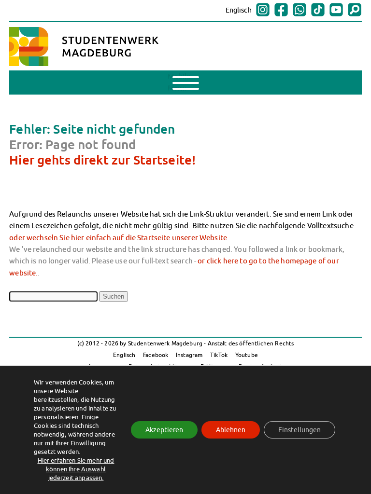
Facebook (155, 354)
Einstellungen (299, 430)
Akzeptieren (164, 430)
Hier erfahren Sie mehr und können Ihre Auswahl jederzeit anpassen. (76, 468)
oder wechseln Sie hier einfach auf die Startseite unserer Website (118, 237)
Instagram (189, 354)
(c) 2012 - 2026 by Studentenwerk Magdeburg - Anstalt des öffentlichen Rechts (185, 343)
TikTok (219, 354)
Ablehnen (230, 430)
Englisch (239, 10)
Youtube (246, 354)
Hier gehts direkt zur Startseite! (102, 159)
